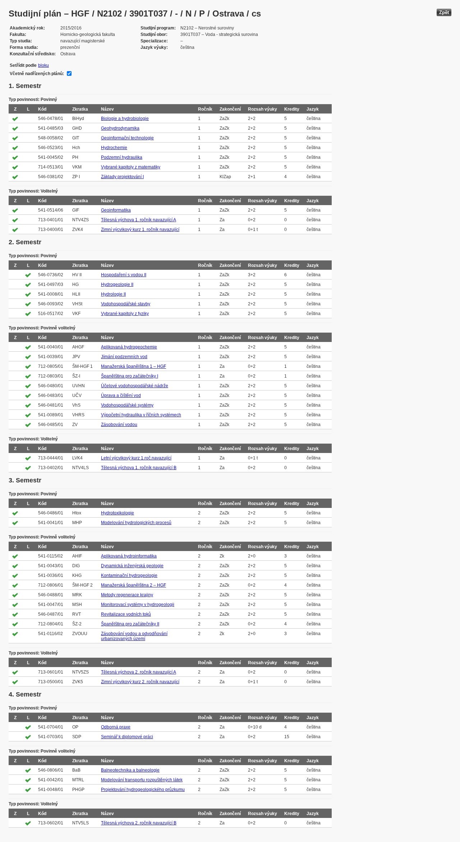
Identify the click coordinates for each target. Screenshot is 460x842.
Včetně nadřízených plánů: (37, 73)
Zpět (444, 12)
